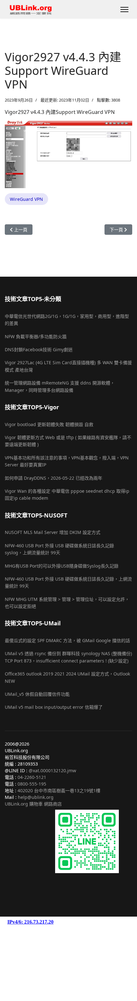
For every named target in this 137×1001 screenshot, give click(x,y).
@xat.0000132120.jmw (52, 770)
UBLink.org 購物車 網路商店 (33, 804)
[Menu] (124, 9)
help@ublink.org (36, 797)
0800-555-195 (32, 784)
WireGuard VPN (26, 199)
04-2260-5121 (32, 777)
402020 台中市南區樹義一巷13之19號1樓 (59, 790)
